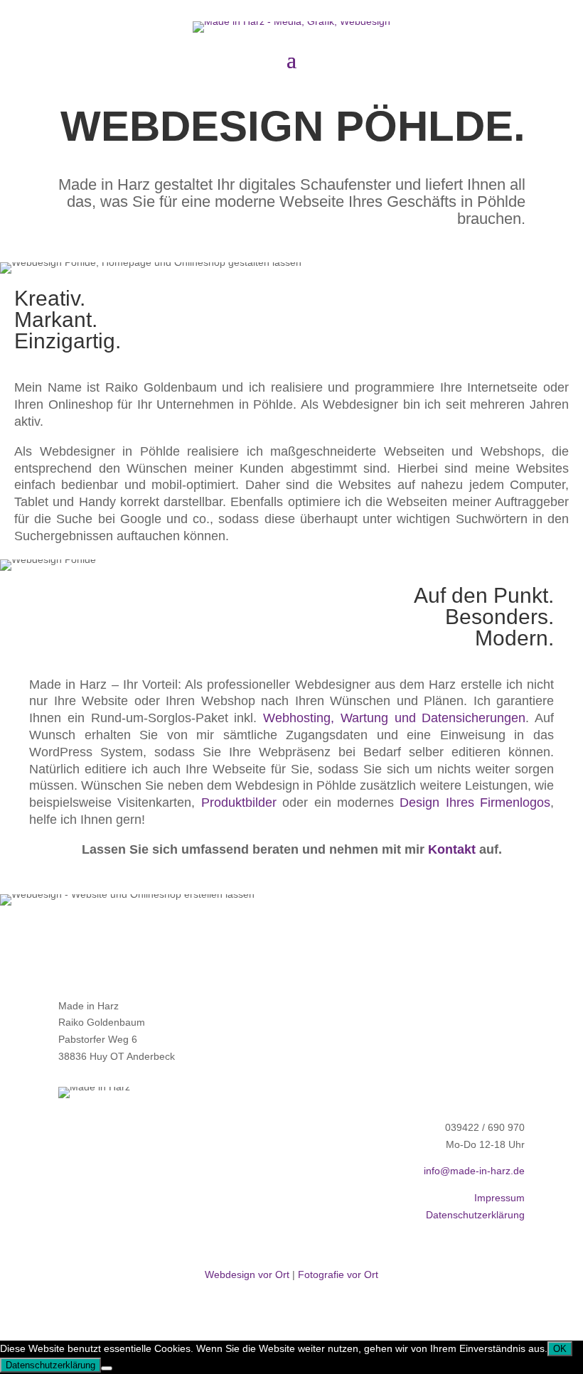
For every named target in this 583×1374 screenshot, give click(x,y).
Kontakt (452, 849)
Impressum (499, 1197)
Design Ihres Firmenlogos (475, 802)
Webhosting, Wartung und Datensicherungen (394, 718)
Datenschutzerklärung (475, 1214)
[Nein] (106, 1368)
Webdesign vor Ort (247, 1274)
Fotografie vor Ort (338, 1274)
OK (560, 1348)
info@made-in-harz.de (474, 1170)
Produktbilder (239, 802)
